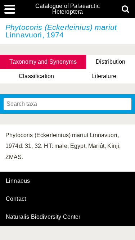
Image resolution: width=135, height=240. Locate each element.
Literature (103, 76)
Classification (36, 76)
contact (16, 199)
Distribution (111, 62)
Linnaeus (18, 181)
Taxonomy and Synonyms (42, 62)
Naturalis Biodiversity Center (43, 217)
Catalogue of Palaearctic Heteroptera (67, 9)
